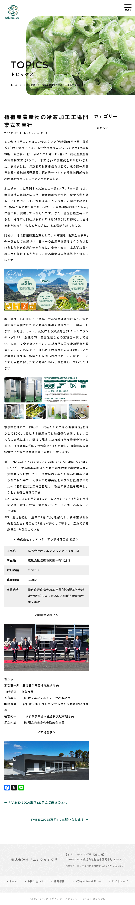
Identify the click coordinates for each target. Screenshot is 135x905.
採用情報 (59, 881)
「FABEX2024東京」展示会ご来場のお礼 (35, 802)
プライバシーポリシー (88, 881)
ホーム (13, 881)
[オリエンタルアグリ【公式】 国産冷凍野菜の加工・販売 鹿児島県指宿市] (13, 12)
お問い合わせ (36, 881)
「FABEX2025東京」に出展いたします (59, 819)
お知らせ (102, 128)
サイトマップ (120, 881)
